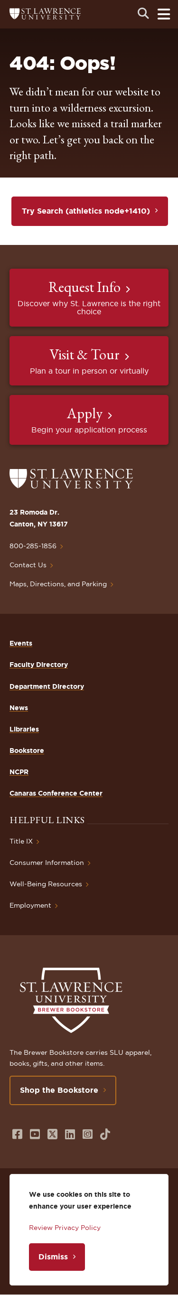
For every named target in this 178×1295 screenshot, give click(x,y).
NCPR (18, 772)
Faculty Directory (38, 664)
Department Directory (46, 686)
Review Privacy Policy (65, 1227)
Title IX (21, 841)
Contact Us (28, 565)
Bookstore (26, 750)
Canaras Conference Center (56, 793)
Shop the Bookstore (59, 1090)
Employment (30, 905)
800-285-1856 (32, 546)
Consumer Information (46, 862)
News (18, 708)
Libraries (24, 729)
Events (20, 643)
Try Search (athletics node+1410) (86, 210)
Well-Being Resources (45, 884)
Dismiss (53, 1256)
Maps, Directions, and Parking (58, 584)
